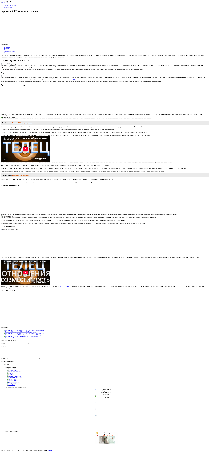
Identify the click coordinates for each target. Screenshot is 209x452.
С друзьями (107, 394)
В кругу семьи (107, 389)
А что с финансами (9, 51)
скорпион (67, 286)
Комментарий (4, 358)
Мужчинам (7, 47)
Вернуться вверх (5, 259)
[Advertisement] (25, 26)
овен (74, 79)
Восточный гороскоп (10, 50)
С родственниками (107, 391)
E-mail (3, 346)
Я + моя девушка (107, 395)
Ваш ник (4, 343)
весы (61, 286)
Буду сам (107, 397)
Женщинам (7, 48)
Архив (50, 450)
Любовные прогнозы (10, 52)
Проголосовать (106, 392)
